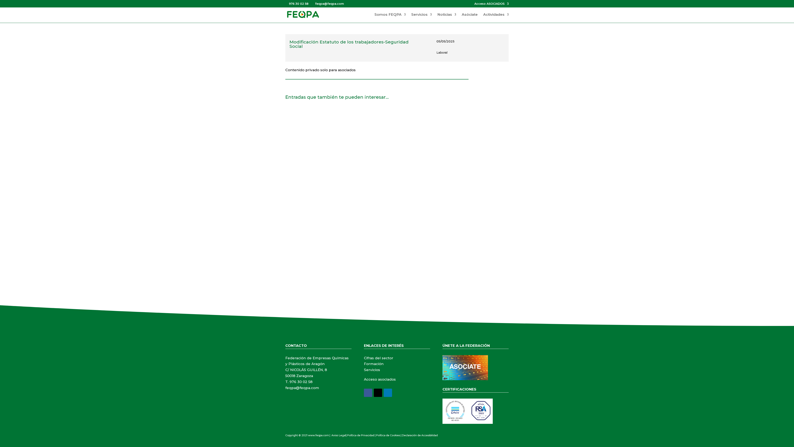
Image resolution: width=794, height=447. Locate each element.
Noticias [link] (444, 15)
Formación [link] (374, 364)
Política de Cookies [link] (388, 435)
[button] (368, 393)
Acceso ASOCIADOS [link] (489, 4)
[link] (302, 14)
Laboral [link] (441, 52)
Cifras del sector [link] (378, 358)
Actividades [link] (494, 15)
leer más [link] (296, 146)
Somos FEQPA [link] (388, 15)
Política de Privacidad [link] (360, 435)
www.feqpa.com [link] (318, 435)
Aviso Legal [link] (338, 435)
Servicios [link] (419, 15)
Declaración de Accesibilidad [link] (420, 435)
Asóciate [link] (470, 15)
